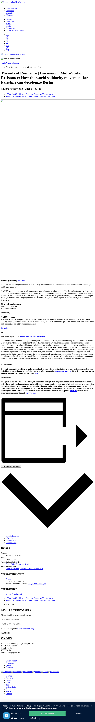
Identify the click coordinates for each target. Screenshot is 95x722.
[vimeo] (44, 672)
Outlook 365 (11, 540)
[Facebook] (16, 672)
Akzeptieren (47, 713)
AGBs (8, 691)
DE (7, 35)
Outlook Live (11, 543)
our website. (31, 393)
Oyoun (8, 579)
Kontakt (9, 19)
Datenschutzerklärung (25, 628)
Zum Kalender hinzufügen (11, 466)
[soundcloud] (53, 672)
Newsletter (10, 21)
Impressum (10, 689)
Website (4, 328)
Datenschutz (11, 687)
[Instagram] (6, 672)
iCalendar (9, 538)
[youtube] (36, 672)
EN (7, 37)
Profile (8, 26)
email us (73, 391)
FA (7, 48)
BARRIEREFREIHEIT (15, 30)
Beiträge (9, 13)
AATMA (21, 280)
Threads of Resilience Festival (31, 569)
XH (7, 50)
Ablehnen (16, 713)
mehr (79, 713)
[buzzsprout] (26, 672)
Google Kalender (12, 536)
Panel (8, 564)
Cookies (9, 694)
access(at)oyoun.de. (63, 371)
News (8, 24)
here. (37, 373)
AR (7, 46)
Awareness (10, 28)
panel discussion (12, 569)
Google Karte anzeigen (37, 583)
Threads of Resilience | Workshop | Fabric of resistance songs (30, 96)
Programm (10, 11)
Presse (8, 682)
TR (7, 43)
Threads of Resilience (24, 564)
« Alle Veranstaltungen (10, 63)
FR (7, 41)
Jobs (7, 685)
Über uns (9, 15)
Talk (13, 564)
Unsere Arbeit (11, 8)
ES (7, 39)
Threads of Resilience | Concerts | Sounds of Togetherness (29, 94)
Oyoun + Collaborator (14, 594)
